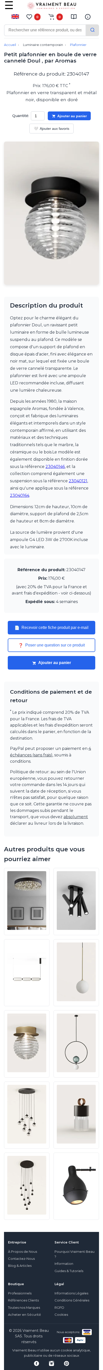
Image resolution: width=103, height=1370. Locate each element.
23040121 (78, 481)
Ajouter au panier (72, 116)
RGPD (59, 1307)
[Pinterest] (66, 1363)
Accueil (10, 45)
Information (63, 1264)
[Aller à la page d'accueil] (51, 7)
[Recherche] (92, 30)
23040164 (19, 495)
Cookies (61, 1315)
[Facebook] (36, 1363)
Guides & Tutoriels (68, 1271)
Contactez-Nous (21, 1259)
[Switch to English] (15, 17)
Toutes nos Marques (24, 1307)
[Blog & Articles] (74, 17)
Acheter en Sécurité (24, 1315)
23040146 (55, 466)
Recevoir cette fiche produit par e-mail (51, 627)
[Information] (88, 17)
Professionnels (20, 1293)
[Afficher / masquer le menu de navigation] (9, 9)
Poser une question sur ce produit (51, 645)
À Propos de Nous (22, 1252)
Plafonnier (78, 45)
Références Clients (23, 1300)
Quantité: (20, 115)
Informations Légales (71, 1293)
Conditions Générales (71, 1300)
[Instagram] (51, 1363)
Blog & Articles (20, 1266)
